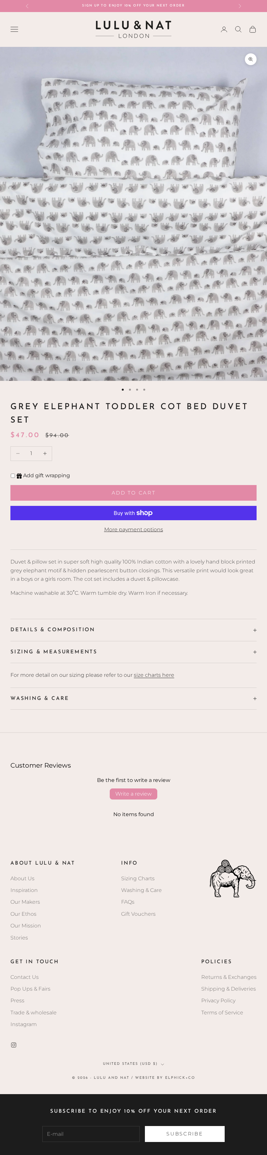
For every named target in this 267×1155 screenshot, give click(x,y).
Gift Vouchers (138, 914)
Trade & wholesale (33, 1012)
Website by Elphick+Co (165, 1078)
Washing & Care (141, 890)
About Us (22, 878)
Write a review (133, 794)
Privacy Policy (218, 1000)
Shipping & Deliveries (228, 989)
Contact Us (24, 977)
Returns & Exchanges (229, 977)
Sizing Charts (138, 878)
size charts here (154, 675)
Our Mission (25, 926)
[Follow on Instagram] (13, 1045)
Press (17, 1000)
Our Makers (25, 902)
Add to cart (134, 493)
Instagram (23, 1024)
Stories (19, 938)
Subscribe (184, 1134)
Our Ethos (23, 914)
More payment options (133, 529)
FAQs (127, 902)
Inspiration (24, 890)
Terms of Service (222, 1012)
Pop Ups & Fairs (30, 989)
